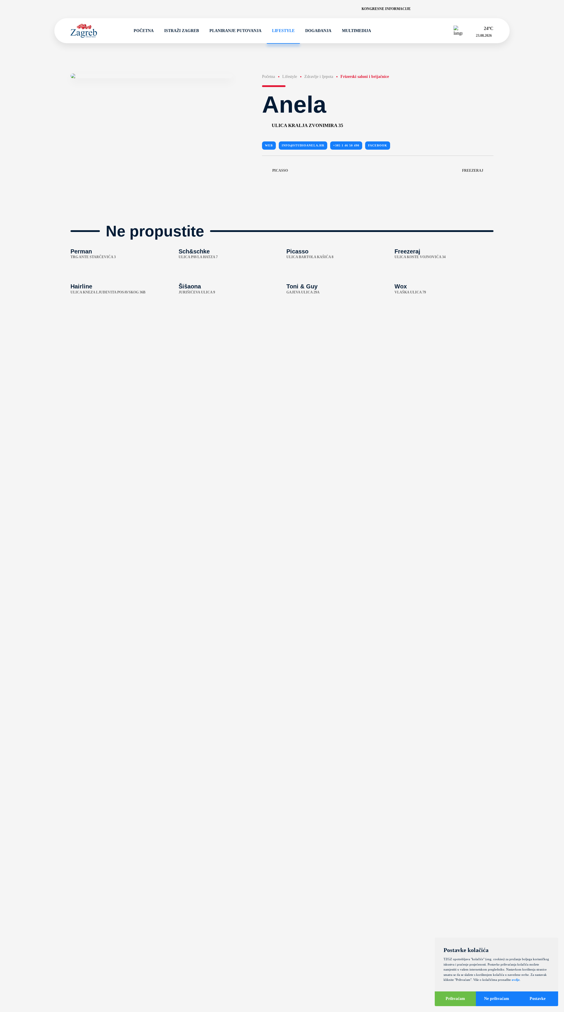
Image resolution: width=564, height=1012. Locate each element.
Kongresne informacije (386, 9)
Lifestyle (283, 31)
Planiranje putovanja (235, 31)
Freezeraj (472, 170)
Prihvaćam (455, 998)
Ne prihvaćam (496, 998)
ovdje (516, 979)
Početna (144, 31)
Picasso (280, 170)
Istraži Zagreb (181, 31)
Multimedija (356, 31)
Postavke (537, 998)
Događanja (318, 31)
